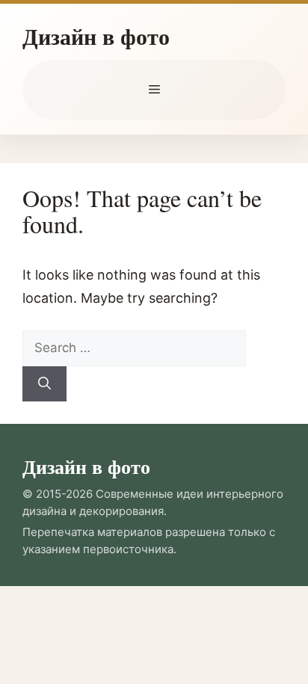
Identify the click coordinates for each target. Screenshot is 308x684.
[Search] (44, 384)
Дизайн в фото (96, 35)
